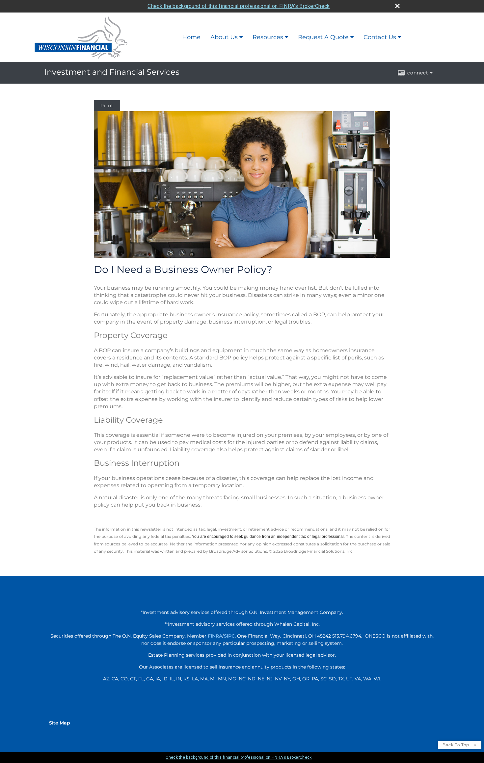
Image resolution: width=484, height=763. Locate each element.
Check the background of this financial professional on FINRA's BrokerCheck (239, 6)
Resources (268, 37)
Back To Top (457, 744)
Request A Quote (323, 37)
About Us (224, 37)
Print (107, 106)
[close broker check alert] (397, 6)
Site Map (59, 723)
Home (191, 37)
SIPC (229, 636)
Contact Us (379, 37)
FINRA (215, 636)
